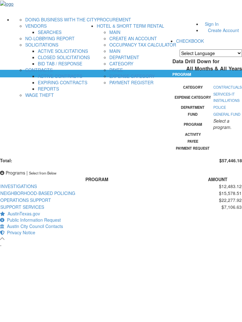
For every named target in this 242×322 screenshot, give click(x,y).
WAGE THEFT (39, 95)
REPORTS (48, 89)
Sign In (212, 24)
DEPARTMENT (124, 57)
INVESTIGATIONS (18, 186)
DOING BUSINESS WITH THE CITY (61, 19)
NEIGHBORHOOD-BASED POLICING (37, 193)
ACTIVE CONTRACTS (60, 76)
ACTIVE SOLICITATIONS (63, 51)
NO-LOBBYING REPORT (50, 38)
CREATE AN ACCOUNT (133, 38)
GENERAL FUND (226, 114)
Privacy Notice (19, 232)
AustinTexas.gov (22, 213)
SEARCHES (49, 32)
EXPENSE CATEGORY (132, 76)
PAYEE (116, 70)
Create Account (223, 30)
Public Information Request (32, 220)
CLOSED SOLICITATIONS (64, 57)
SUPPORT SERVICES (22, 207)
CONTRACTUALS (227, 87)
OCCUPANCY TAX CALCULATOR (142, 45)
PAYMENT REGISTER (131, 82)
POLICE (219, 107)
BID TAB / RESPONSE (60, 63)
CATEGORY (121, 63)
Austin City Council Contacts (33, 226)
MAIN (114, 32)
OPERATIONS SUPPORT (25, 200)
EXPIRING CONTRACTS (62, 82)
